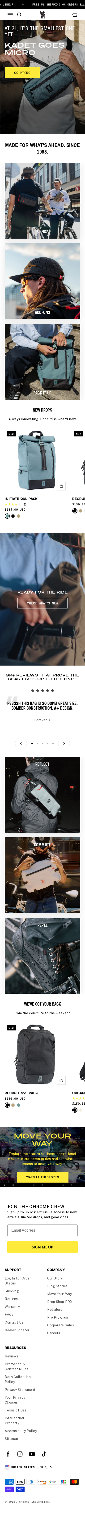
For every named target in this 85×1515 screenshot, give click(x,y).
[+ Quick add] (61, 486)
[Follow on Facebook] (8, 1454)
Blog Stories (57, 1286)
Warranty (12, 1307)
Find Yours (24, 59)
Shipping (12, 1291)
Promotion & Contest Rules (16, 1366)
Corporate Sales (60, 1325)
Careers (53, 1333)
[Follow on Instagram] (20, 1454)
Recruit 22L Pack (21, 1093)
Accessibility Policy (21, 1431)
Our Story (55, 1278)
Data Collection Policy (18, 1379)
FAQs (9, 1314)
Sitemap (11, 1439)
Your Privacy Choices (15, 1400)
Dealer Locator (17, 1330)
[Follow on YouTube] (32, 1454)
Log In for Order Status (18, 1280)
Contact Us (14, 1322)
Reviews (11, 1356)
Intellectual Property (14, 1420)
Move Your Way (59, 1294)
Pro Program (57, 1317)
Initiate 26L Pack (21, 499)
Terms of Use (16, 1410)
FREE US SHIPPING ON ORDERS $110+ (51, 4)
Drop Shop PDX (59, 1302)
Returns (11, 1299)
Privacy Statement (20, 1390)
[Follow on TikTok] (44, 1454)
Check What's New (42, 603)
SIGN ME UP (42, 1247)
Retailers (54, 1309)
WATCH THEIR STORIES (42, 1177)
